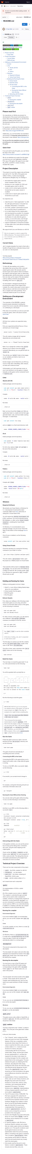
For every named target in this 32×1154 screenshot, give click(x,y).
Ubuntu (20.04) (14, 67)
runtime (11, 107)
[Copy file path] (13, 34)
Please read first (9, 52)
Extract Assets (13, 81)
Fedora (11, 71)
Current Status (11, 58)
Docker (9, 64)
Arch (11, 69)
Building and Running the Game (15, 79)
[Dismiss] (29, 11)
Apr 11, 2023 (15, 29)
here (17, 511)
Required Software (15, 75)
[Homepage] (2, 2)
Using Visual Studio (15, 77)
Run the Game (13, 84)
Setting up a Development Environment (15, 62)
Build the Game (14, 82)
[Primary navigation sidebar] (2, 6)
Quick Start (10, 54)
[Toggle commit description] (23, 29)
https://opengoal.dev (23, 137)
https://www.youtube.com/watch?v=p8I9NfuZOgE (16, 154)
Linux (8, 65)
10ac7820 (9, 29)
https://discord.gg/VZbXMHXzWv (15, 130)
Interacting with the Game (16, 94)
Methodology (11, 60)
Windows (9, 73)
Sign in (28, 2)
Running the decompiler (16, 103)
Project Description (10, 56)
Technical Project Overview (12, 96)
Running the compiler (15, 99)
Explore (7, 2)
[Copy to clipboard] (27, 332)
